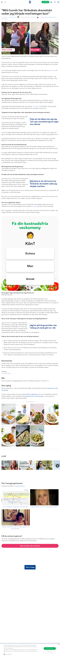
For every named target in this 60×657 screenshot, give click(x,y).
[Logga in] (58, 2)
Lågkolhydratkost (52, 17)
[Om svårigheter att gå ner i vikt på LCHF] (15, 497)
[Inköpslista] (54, 2)
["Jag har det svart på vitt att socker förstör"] (44, 497)
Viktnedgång (4, 18)
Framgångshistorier (43, 17)
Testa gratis (45, 2)
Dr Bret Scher (33, 17)
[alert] (30, 650)
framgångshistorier (19, 486)
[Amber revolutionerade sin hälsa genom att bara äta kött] (15, 517)
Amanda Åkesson (13, 17)
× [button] (58, 644)
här (48, 381)
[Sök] (5, 2)
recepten (34, 206)
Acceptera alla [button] (50, 648)
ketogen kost (51, 70)
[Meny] (1, 2)
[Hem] (30, 2)
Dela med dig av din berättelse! (30, 546)
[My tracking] (51, 2)
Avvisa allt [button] (49, 651)
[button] (21, 654)
